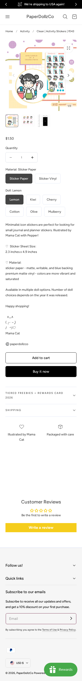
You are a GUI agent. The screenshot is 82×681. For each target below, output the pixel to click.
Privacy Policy (68, 629)
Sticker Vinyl (47, 178)
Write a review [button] (41, 527)
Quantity (11, 148)
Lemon (14, 199)
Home (9, 31)
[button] (7, 17)
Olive (34, 211)
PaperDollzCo (24, 673)
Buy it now (41, 371)
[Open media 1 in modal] (68, 48)
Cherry (51, 199)
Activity (25, 31)
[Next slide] (68, 75)
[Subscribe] (71, 618)
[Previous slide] (13, 75)
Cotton (15, 211)
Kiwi (33, 199)
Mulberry (54, 211)
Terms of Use (49, 629)
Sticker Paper (19, 178)
